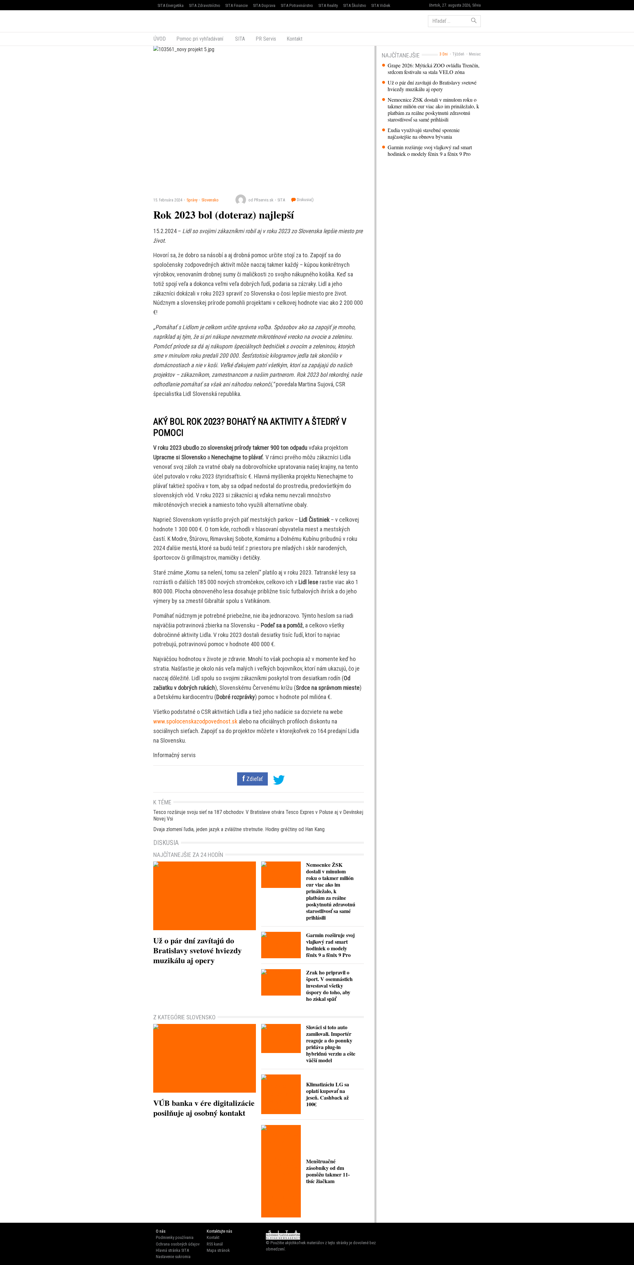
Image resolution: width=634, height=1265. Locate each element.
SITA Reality (328, 5)
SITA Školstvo (354, 5)
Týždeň (458, 54)
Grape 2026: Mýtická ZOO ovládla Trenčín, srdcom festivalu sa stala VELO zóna (433, 68)
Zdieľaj (173, 20)
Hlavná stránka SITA (172, 1250)
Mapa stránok (218, 1250)
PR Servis (266, 39)
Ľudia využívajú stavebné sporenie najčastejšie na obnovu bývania (424, 133)
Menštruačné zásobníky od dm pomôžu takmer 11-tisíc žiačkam (328, 1171)
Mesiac (475, 54)
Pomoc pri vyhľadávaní (199, 39)
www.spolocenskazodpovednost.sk (195, 721)
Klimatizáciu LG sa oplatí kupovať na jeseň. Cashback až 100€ (327, 1094)
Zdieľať (254, 779)
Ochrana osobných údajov (177, 1244)
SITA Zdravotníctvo (204, 5)
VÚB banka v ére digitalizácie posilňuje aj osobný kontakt (204, 1107)
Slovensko (210, 199)
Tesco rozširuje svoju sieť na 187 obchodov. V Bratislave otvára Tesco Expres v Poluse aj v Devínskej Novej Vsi (258, 815)
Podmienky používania (175, 1237)
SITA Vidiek (380, 5)
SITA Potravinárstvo (297, 5)
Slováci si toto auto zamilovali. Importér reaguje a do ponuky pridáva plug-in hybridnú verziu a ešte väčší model (330, 1043)
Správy (192, 199)
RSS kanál (215, 1244)
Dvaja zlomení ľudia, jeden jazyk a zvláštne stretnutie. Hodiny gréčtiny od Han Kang (239, 829)
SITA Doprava (264, 5)
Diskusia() (305, 199)
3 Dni (444, 54)
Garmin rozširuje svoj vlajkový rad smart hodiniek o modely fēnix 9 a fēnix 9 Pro (430, 150)
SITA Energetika (171, 5)
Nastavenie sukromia (173, 1256)
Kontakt (294, 39)
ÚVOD (160, 39)
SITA (239, 39)
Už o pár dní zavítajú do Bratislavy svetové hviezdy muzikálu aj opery (432, 85)
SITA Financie (236, 5)
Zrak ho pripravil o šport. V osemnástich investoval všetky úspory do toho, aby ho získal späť (329, 985)
